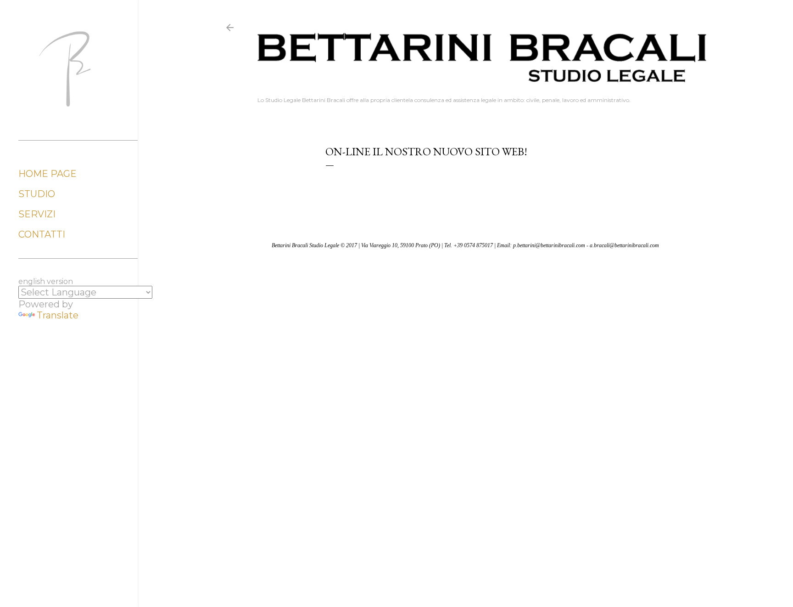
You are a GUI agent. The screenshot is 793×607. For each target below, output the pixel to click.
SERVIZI (37, 214)
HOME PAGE (47, 173)
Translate (57, 315)
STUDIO (36, 193)
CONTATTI (41, 234)
